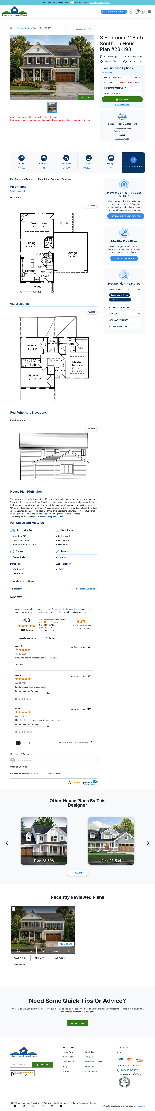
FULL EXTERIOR (20, 958)
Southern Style (31, 28)
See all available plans (100, 2)
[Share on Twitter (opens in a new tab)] (27, 699)
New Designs (68, 1057)
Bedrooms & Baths (119, 307)
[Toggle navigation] (149, 11)
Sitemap (93, 1103)
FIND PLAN (43, 1065)
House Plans (16, 28)
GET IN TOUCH (77, 1023)
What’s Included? (122, 104)
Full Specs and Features (22, 179)
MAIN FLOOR (59, 958)
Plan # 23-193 (66, 944)
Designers (89, 1057)
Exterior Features (118, 326)
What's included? (18, 191)
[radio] (53, 619)
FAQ (65, 1066)
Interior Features (118, 320)
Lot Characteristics (120, 289)
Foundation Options (48, 179)
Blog (119, 1052)
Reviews (66, 179)
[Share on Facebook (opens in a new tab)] (23, 699)
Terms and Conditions (93, 1061)
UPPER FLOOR (20, 965)
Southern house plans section (50, 516)
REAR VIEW (39, 958)
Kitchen (113, 314)
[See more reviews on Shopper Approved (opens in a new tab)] (31, 699)
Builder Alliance (91, 1071)
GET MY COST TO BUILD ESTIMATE (125, 216)
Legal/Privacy (68, 1061)
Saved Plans (89, 1052)
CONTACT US (122, 1047)
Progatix (141, 1106)
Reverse (86, 97)
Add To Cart (124, 99)
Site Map (66, 1071)
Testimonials (90, 1066)
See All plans (78, 873)
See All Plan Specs (133, 166)
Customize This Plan (124, 258)
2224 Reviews (29, 630)
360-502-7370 (129, 1070)
